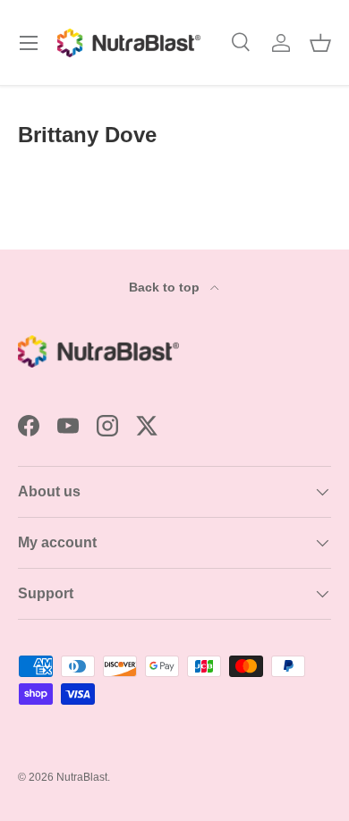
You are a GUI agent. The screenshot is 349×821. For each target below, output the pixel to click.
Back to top (166, 287)
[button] (320, 43)
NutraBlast (81, 777)
